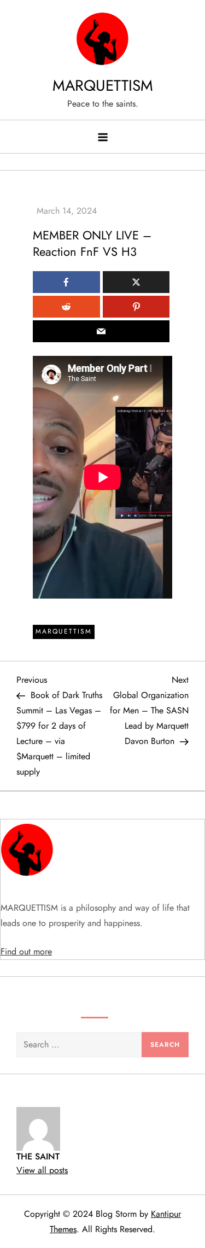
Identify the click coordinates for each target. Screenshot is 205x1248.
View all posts (42, 1170)
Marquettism (64, 631)
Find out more (26, 951)
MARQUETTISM (102, 85)
